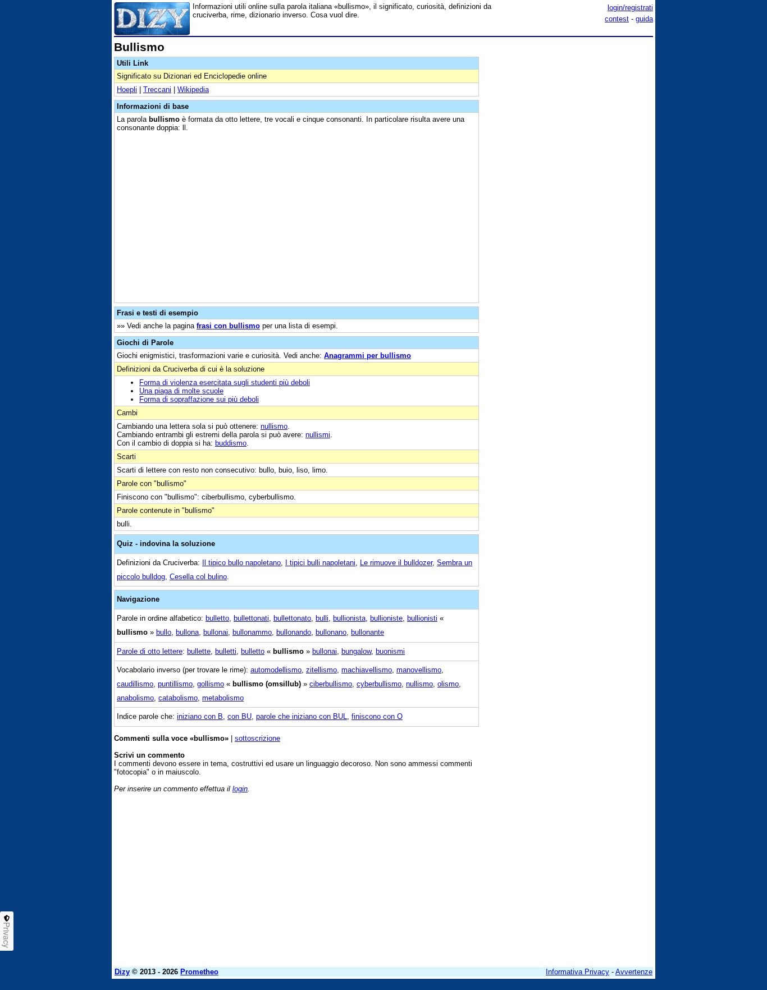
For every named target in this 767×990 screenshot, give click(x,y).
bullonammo (252, 632)
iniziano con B (200, 716)
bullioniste (386, 618)
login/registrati (630, 7)
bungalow (356, 651)
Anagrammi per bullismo (367, 355)
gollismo (210, 684)
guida (644, 19)
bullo (163, 632)
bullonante (367, 632)
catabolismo (178, 698)
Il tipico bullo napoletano (241, 562)
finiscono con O (377, 716)
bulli (322, 618)
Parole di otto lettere (149, 651)
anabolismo (135, 698)
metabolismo (223, 698)
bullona (187, 632)
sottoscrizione (257, 738)
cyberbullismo (379, 684)
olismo (448, 684)
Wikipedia (193, 89)
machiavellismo (366, 670)
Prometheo (199, 972)
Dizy (122, 972)
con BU (239, 716)
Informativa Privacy (577, 972)
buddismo (230, 443)
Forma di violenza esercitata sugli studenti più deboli (224, 382)
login (240, 789)
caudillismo (135, 684)
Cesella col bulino (198, 576)
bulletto (217, 618)
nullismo (274, 426)
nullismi (317, 434)
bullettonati (251, 618)
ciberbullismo (330, 684)
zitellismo (321, 670)
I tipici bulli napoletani (320, 562)
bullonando (293, 632)
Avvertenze (633, 972)
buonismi (390, 651)
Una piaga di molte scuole (181, 391)
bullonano (331, 632)
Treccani (157, 89)
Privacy (6, 935)
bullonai (215, 632)
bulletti (225, 651)
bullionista (349, 618)
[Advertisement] (569, 209)
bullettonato (292, 618)
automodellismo (276, 670)
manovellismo (418, 670)
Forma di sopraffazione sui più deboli (199, 399)
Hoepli (127, 89)
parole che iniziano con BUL (301, 716)
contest (617, 19)
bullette (199, 651)
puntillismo (175, 684)
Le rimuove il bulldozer (396, 562)
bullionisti (422, 618)
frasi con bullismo (228, 326)
